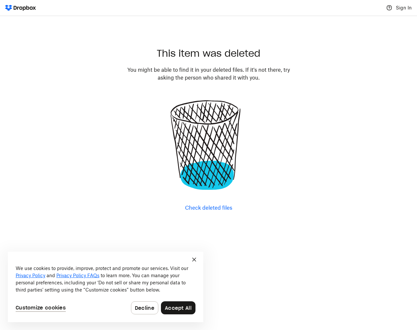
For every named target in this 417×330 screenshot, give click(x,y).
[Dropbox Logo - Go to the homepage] (20, 8)
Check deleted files (208, 207)
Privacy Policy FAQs (77, 275)
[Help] (389, 8)
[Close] (194, 259)
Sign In (404, 7)
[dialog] (105, 287)
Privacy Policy (30, 275)
